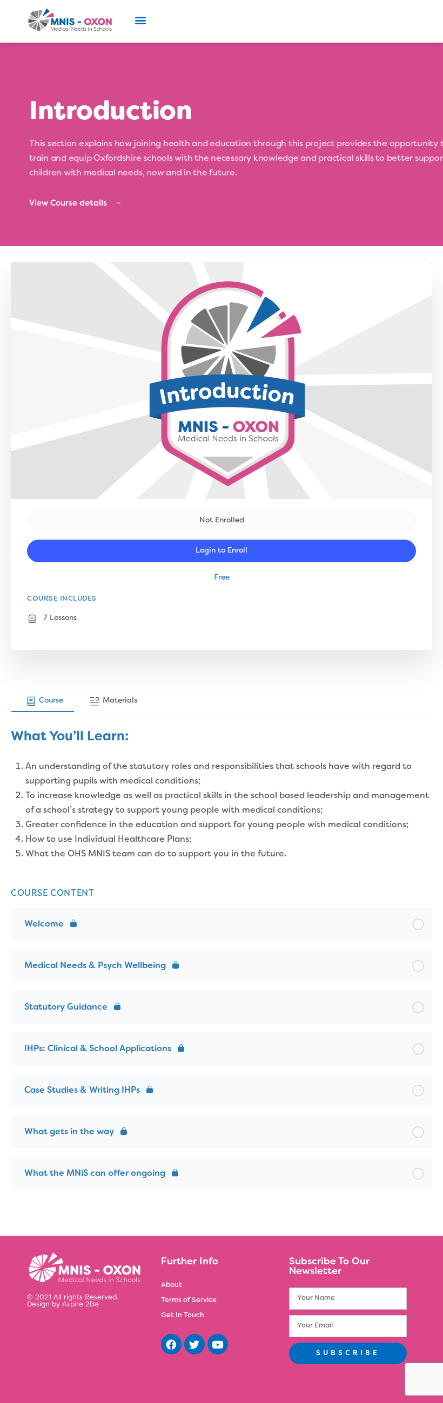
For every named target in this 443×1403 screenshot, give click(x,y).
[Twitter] (194, 1344)
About (171, 1285)
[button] (140, 20)
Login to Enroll (221, 550)
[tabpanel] (221, 787)
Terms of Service (189, 1300)
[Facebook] (171, 1344)
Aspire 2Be (80, 1305)
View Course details (69, 203)
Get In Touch (182, 1315)
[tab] (43, 701)
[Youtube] (217, 1344)
